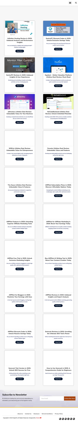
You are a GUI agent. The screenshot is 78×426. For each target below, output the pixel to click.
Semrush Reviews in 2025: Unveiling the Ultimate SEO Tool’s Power (58, 333)
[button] (70, 2)
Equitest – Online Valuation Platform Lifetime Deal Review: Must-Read (58, 76)
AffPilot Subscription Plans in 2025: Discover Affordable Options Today (58, 186)
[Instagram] (68, 419)
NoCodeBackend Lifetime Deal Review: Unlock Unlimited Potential (58, 113)
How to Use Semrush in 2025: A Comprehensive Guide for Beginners (58, 369)
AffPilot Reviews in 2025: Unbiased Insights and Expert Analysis (58, 296)
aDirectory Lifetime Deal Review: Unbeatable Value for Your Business (20, 113)
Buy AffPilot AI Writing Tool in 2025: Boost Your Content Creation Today (58, 259)
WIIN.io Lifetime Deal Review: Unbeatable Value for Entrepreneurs (19, 149)
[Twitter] (63, 419)
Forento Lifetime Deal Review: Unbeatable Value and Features (58, 149)
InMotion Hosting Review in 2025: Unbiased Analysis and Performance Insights (20, 40)
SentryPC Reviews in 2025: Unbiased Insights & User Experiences (19, 76)
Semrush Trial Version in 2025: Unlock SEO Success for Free (20, 369)
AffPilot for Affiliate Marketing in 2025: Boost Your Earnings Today (58, 223)
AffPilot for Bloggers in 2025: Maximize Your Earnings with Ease (19, 296)
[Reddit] (74, 419)
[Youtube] (65, 419)
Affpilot (38, 418)
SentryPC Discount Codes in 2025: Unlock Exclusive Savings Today (58, 39)
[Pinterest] (71, 419)
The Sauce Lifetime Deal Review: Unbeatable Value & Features (20, 186)
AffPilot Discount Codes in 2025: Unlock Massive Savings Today (20, 333)
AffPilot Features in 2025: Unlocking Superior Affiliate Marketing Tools (19, 223)
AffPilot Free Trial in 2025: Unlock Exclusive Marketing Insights (19, 259)
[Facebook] (60, 419)
